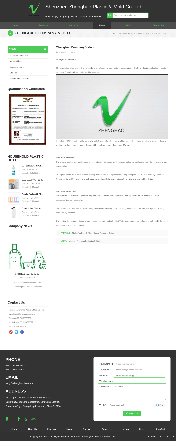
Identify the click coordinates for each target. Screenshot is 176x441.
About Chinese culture (19, 78)
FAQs (129, 25)
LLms (160, 436)
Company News (135, 33)
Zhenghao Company (76, 225)
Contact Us (158, 25)
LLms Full (169, 436)
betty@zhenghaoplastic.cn (19, 383)
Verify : (103, 405)
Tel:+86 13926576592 (90, 16)
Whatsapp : (105, 375)
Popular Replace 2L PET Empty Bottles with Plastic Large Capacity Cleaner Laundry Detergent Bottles (33, 194)
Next (46, 117)
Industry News (16, 61)
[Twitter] (16, 332)
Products (43, 25)
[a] (39, 119)
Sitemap (152, 436)
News (102, 25)
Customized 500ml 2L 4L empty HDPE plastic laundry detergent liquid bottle (33, 180)
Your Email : (105, 370)
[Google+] (11, 332)
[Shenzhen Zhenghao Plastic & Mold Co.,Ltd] (34, 10)
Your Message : (107, 381)
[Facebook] (22, 332)
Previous (8, 117)
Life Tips (13, 73)
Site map (86, 429)
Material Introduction (19, 55)
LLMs (142, 429)
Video (126, 429)
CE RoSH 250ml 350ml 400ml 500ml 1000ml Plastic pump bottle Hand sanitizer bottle (33, 166)
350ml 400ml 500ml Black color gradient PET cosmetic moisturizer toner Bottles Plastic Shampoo (40, 274)
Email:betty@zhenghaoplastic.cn (61, 16)
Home (15, 25)
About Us (73, 25)
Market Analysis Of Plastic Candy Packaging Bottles (93, 233)
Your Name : (106, 364)
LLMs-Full (160, 429)
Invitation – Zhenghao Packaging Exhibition (85, 241)
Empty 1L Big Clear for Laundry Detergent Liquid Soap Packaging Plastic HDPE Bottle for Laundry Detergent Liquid (33, 208)
